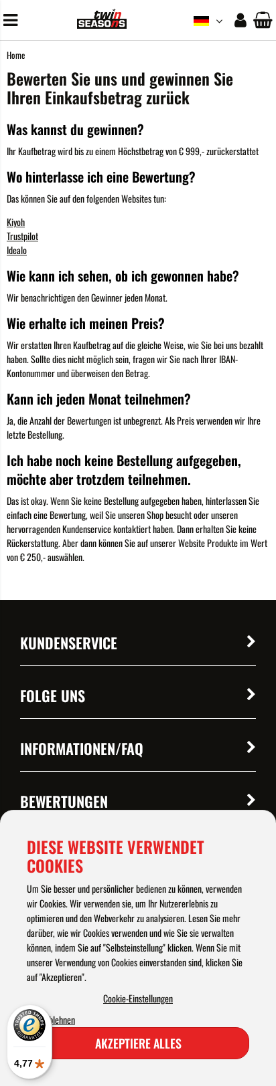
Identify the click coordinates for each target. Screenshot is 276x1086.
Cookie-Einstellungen (138, 998)
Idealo (17, 250)
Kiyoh (16, 222)
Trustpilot (22, 236)
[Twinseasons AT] (101, 24)
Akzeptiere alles (138, 1043)
